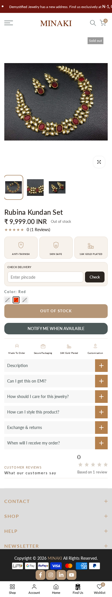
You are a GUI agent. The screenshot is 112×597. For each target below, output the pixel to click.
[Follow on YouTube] (71, 575)
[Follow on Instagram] (51, 575)
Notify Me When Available (56, 328)
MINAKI (55, 558)
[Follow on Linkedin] (61, 575)
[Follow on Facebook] (40, 575)
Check (95, 277)
